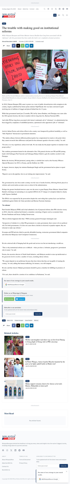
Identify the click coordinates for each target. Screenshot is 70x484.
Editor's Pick (10, 320)
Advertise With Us (7, 463)
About (19, 9)
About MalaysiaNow (8, 459)
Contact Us (5, 466)
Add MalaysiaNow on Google (16, 284)
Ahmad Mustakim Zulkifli (9, 41)
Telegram (21, 299)
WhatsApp (10, 299)
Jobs (37, 9)
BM (59, 15)
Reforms (36, 320)
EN (55, 15)
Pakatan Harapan (19, 320)
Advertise (25, 9)
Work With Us (6, 470)
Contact (32, 9)
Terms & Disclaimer (25, 459)
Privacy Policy (23, 463)
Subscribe (38, 314)
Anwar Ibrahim (28, 320)
